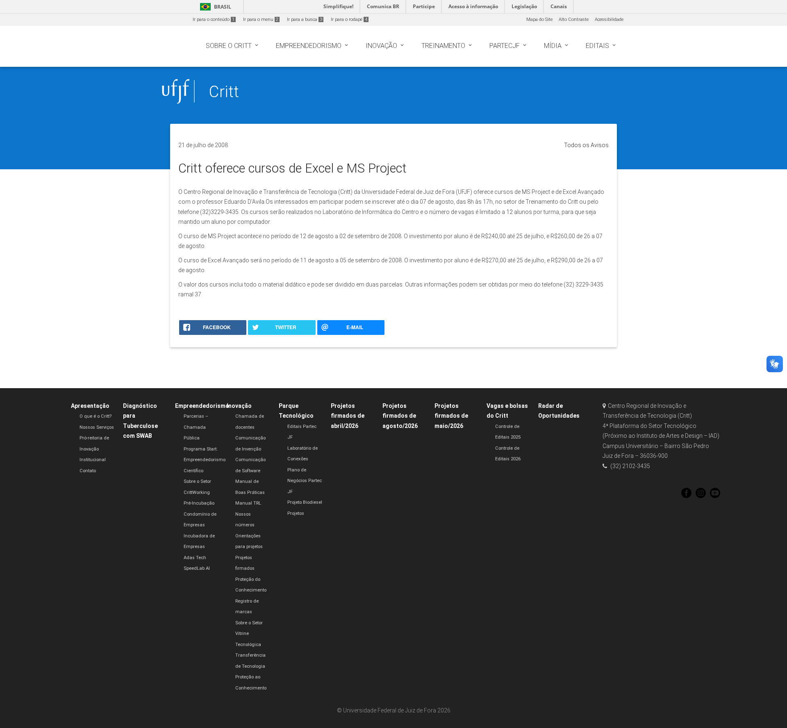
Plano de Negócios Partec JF (304, 480)
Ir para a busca (304, 19)
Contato (88, 470)
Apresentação (90, 406)
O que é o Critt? (95, 416)
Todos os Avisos (586, 145)
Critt (224, 91)
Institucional (93, 459)
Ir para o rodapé (349, 19)
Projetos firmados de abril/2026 (347, 416)
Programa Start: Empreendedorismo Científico (204, 459)
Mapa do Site (539, 19)
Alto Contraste (574, 19)
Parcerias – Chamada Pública (196, 427)
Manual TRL (248, 503)
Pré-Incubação (199, 503)
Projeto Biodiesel (304, 502)
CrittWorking (197, 492)
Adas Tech (195, 557)
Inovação (239, 406)
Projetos (295, 513)
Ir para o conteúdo (213, 19)
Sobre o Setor (197, 481)
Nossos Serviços (97, 427)
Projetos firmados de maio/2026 (451, 416)
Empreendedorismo (202, 406)
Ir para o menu (260, 19)
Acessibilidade (609, 19)
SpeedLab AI (197, 568)
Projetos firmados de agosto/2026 (400, 416)
